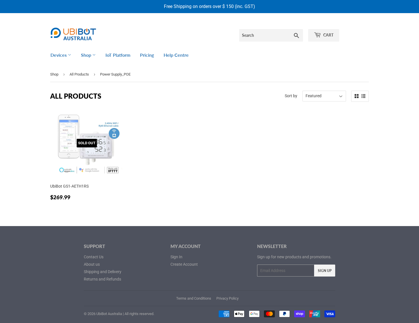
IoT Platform (117, 55)
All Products (79, 74)
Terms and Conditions (193, 298)
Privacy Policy (227, 298)
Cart (327, 34)
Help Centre (176, 55)
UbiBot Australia (109, 314)
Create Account (184, 264)
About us (92, 264)
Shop (86, 55)
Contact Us (93, 257)
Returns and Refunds (102, 279)
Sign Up (324, 271)
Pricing (147, 55)
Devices (59, 55)
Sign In (176, 257)
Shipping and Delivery (102, 271)
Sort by (291, 96)
